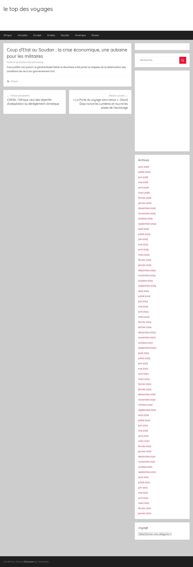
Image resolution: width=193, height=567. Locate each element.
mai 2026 (143, 182)
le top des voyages (28, 8)
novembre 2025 (146, 213)
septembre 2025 (147, 223)
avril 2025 (143, 249)
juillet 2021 (144, 482)
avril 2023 (143, 373)
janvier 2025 (144, 265)
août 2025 (143, 228)
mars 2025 (143, 254)
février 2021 (144, 508)
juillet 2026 (144, 171)
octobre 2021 (145, 466)
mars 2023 (143, 379)
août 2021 (143, 477)
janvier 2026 (144, 203)
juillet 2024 (144, 296)
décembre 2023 (147, 332)
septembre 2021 (147, 472)
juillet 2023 (144, 358)
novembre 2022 (146, 399)
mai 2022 (143, 430)
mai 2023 (143, 368)
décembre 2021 (146, 456)
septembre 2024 (147, 285)
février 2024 (144, 322)
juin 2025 (143, 239)
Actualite (22, 35)
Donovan (28, 561)
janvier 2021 (144, 513)
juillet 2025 (144, 234)
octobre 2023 (145, 342)
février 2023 (144, 384)
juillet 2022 (144, 420)
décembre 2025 (147, 208)
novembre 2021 (146, 461)
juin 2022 (143, 425)
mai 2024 (143, 306)
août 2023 (143, 353)
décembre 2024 (147, 270)
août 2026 (143, 166)
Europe (37, 35)
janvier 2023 (144, 389)
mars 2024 (143, 316)
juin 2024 (143, 301)
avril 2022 (143, 435)
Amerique (80, 35)
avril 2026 (143, 187)
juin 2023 (143, 363)
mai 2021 (143, 492)
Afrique (8, 35)
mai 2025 (143, 244)
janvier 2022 (144, 451)
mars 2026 (144, 192)
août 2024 (143, 291)
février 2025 (144, 259)
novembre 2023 (146, 337)
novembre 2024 (146, 275)
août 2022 (143, 415)
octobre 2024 (145, 280)
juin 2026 (143, 177)
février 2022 (144, 446)
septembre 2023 (147, 347)
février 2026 (144, 197)
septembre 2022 (147, 410)
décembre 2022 (147, 394)
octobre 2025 (145, 218)
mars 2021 (143, 503)
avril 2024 (143, 311)
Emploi (51, 35)
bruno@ (39, 62)
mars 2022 (143, 441)
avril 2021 (143, 497)
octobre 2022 (145, 404)
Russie (95, 35)
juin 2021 (143, 487)
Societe (65, 35)
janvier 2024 (144, 327)
